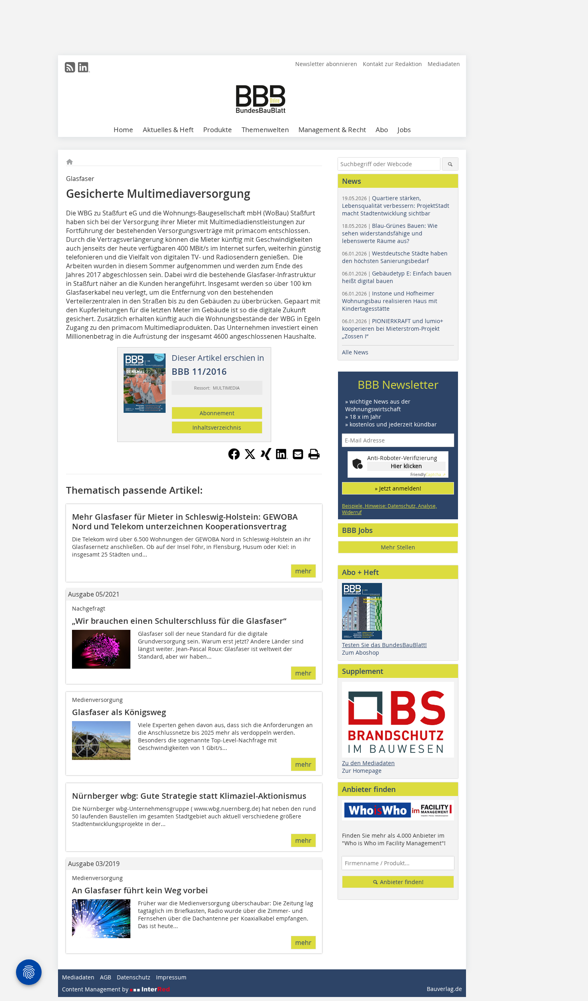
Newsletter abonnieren (326, 64)
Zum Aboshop (360, 652)
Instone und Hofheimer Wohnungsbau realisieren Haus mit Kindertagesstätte (389, 300)
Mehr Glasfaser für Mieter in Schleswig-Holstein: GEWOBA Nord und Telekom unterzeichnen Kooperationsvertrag (185, 521)
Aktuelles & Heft (168, 129)
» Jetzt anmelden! (398, 488)
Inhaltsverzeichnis (216, 427)
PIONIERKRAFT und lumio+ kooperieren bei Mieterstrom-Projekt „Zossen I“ (392, 328)
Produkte (217, 129)
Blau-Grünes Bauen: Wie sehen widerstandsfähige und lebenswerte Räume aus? (390, 233)
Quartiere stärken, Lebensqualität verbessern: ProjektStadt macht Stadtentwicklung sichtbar (395, 205)
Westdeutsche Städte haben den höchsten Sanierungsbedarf (395, 257)
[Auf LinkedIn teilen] (282, 458)
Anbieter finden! (401, 882)
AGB (105, 977)
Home (123, 129)
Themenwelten (265, 129)
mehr (303, 571)
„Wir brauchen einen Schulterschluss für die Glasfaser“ (179, 620)
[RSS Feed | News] (70, 67)
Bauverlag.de (444, 989)
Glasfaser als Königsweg (119, 712)
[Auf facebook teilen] (234, 458)
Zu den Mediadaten (368, 763)
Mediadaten (444, 64)
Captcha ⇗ (428, 474)
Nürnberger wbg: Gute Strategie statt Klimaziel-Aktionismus (189, 795)
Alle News (355, 352)
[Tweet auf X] (250, 458)
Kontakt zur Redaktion (392, 64)
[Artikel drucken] (314, 454)
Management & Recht (332, 129)
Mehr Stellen (398, 547)
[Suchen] (450, 164)
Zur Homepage (362, 770)
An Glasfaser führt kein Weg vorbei (140, 890)
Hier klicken (406, 466)
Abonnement (217, 413)
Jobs (404, 129)
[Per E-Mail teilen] (298, 454)
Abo (382, 129)
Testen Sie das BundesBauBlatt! (384, 645)
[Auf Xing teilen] (266, 458)
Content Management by (96, 989)
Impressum (171, 977)
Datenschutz (133, 977)
